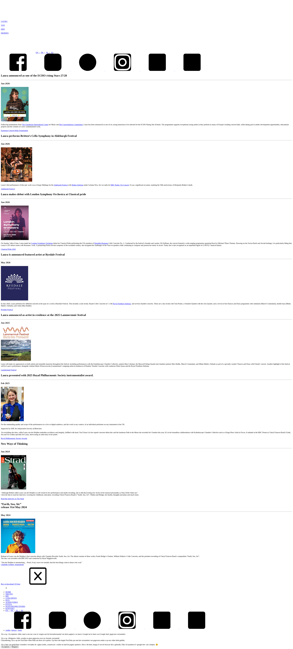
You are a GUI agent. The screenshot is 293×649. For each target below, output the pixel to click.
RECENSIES (20, 606)
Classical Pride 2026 (8, 249)
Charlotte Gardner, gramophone (12, 565)
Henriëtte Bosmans (101, 243)
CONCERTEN (11, 598)
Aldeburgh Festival (61, 185)
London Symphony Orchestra (42, 243)
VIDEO (15, 602)
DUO (7, 600)
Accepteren (5, 647)
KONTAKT (10, 608)
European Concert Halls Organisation (14, 131)
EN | (38, 53)
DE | (43, 53)
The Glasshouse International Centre (35, 125)
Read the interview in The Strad (12, 499)
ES (52, 53)
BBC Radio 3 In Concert (120, 185)
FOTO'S (8, 604)
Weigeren (15, 647)
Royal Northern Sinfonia (122, 304)
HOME (8, 592)
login (20, 630)
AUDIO (8, 602)
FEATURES (10, 606)
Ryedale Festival (7, 310)
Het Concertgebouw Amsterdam (71, 125)
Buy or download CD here (10, 584)
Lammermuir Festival (8, 370)
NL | (48, 53)
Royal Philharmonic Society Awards (14, 438)
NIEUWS (9, 594)
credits (7, 630)
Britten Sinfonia (77, 185)
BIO (7, 596)
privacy (14, 630)
